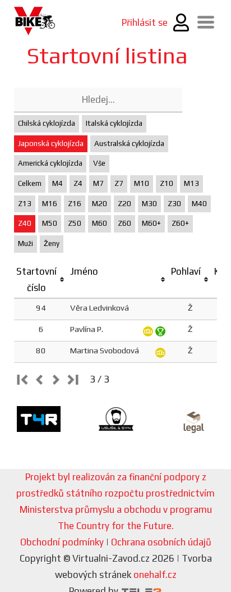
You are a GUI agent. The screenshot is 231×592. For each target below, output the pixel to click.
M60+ (151, 223)
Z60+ (180, 223)
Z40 (24, 223)
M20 (99, 203)
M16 (49, 203)
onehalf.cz (155, 574)
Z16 (74, 203)
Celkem (29, 183)
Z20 (124, 203)
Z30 (174, 203)
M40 (199, 203)
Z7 (118, 183)
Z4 (77, 183)
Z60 (124, 223)
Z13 (24, 203)
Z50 (74, 223)
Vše (99, 163)
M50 (49, 223)
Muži (25, 243)
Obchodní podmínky (62, 542)
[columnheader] (41, 280)
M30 (149, 203)
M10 (141, 183)
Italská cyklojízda (114, 123)
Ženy (51, 243)
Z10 (166, 183)
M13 (191, 183)
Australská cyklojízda (129, 143)
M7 (98, 183)
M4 (57, 183)
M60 (99, 223)
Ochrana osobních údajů (161, 542)
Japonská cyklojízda (51, 143)
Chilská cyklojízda (46, 123)
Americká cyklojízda (50, 163)
